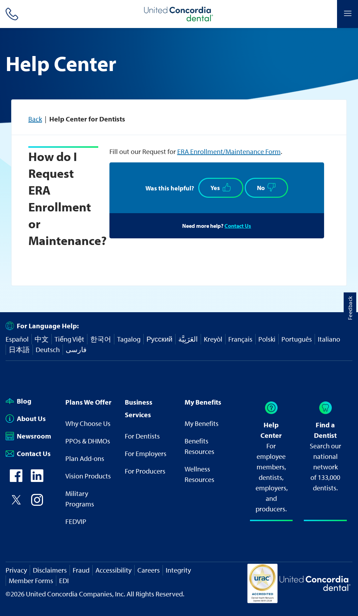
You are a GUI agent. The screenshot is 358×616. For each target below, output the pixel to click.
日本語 (19, 349)
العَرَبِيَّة (188, 339)
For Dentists (142, 436)
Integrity (178, 570)
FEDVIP (75, 521)
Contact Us (237, 225)
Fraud (81, 570)
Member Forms (31, 580)
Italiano (329, 339)
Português (296, 339)
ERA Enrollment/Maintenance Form (229, 151)
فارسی (76, 349)
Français (240, 339)
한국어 (100, 339)
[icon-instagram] (37, 503)
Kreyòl (213, 339)
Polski (266, 339)
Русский (159, 339)
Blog (24, 401)
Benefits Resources (199, 446)
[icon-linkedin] (37, 479)
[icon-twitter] (16, 503)
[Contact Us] (10, 14)
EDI (64, 580)
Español (17, 339)
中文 (42, 339)
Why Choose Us (87, 423)
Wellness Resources (199, 474)
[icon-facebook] (16, 479)
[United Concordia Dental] (179, 14)
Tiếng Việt (69, 339)
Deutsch (48, 349)
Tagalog (129, 339)
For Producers (145, 471)
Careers (148, 570)
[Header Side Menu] (347, 14)
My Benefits (202, 423)
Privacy (16, 570)
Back (35, 118)
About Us (31, 418)
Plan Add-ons (84, 458)
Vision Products (88, 475)
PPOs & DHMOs (87, 440)
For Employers (145, 453)
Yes (215, 188)
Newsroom (34, 436)
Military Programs (79, 498)
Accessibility (113, 570)
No (261, 188)
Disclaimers (50, 570)
